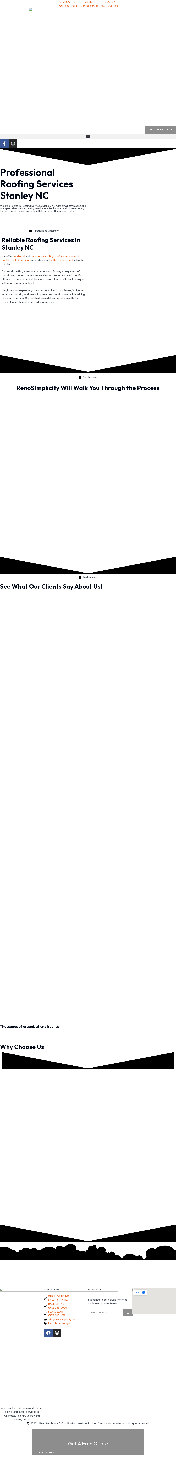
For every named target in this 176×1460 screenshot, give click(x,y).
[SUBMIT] (128, 1312)
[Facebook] (48, 1333)
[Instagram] (13, 143)
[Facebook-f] (4, 143)
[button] (88, 136)
